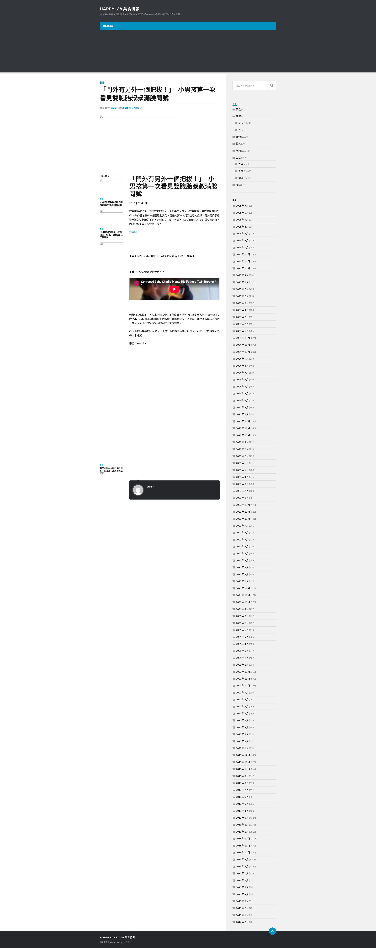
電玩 (240, 177)
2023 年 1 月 (242, 497)
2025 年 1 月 (242, 330)
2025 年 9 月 (242, 275)
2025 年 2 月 (242, 323)
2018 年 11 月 (243, 845)
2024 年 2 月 (242, 407)
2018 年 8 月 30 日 (132, 107)
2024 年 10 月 (243, 351)
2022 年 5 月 (242, 553)
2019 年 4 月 (242, 810)
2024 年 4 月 (242, 393)
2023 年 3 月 (242, 484)
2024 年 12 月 (243, 337)
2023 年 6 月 (242, 463)
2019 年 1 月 (242, 831)
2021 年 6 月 (242, 629)
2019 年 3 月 (242, 817)
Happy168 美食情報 (120, 9)
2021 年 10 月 (243, 602)
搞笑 (238, 143)
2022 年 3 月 (242, 567)
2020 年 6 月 (242, 713)
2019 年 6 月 (242, 796)
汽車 (240, 163)
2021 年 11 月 (243, 595)
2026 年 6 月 (242, 212)
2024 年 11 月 (243, 344)
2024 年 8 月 (242, 365)
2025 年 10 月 (243, 268)
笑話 (238, 184)
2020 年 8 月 (242, 699)
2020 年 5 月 (242, 720)
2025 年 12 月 (243, 254)
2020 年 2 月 (242, 741)
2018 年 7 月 (242, 873)
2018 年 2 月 (242, 908)
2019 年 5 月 (242, 803)
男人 (240, 129)
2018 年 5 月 (242, 887)
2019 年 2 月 (242, 824)
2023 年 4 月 (242, 476)
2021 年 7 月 (242, 623)
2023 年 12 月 (243, 421)
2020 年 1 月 (242, 748)
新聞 (102, 82)
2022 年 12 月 (243, 504)
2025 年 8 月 (242, 282)
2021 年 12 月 (243, 588)
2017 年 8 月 (242, 922)
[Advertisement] (188, 51)
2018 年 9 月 (242, 859)
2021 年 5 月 (242, 636)
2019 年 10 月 (243, 769)
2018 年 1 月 (242, 915)
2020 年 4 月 (242, 727)
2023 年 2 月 (242, 490)
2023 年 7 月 (242, 456)
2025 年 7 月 (242, 289)
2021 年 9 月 (242, 609)
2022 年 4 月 (242, 560)
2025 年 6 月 (242, 296)
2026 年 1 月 (242, 247)
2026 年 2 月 (242, 240)
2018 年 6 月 (242, 880)
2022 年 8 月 (242, 532)
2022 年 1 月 (242, 581)
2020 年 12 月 (243, 671)
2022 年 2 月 (242, 574)
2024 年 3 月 (242, 400)
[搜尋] (271, 85)
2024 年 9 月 (242, 358)
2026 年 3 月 (242, 233)
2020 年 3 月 (242, 734)
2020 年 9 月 (242, 692)
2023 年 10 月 (243, 435)
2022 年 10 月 (243, 518)
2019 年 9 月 (242, 776)
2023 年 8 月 (242, 449)
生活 (238, 157)
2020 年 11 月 (243, 678)
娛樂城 (133, 231)
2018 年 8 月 (242, 866)
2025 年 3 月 (242, 317)
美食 (240, 170)
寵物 (238, 136)
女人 (240, 122)
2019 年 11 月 (243, 762)
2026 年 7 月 (242, 205)
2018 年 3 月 (242, 901)
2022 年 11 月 (243, 511)
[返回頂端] (272, 931)
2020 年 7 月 (242, 706)
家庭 (238, 116)
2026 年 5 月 (242, 219)
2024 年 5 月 (242, 386)
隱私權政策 (108, 26)
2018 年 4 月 (242, 894)
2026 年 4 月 (242, 226)
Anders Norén (117, 942)
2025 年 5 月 (242, 303)
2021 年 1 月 (242, 664)
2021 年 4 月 (242, 643)
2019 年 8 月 (242, 782)
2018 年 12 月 (243, 838)
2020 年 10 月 (243, 685)
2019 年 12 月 (243, 755)
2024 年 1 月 (242, 414)
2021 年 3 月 (242, 650)
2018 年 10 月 (243, 852)
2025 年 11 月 (243, 261)
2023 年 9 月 (242, 442)
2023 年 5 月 (242, 470)
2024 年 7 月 (242, 372)
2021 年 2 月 (242, 657)
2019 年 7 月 (242, 789)
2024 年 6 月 (242, 379)
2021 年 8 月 (242, 616)
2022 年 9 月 (242, 525)
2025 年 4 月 (242, 310)
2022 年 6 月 (242, 546)
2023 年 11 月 (243, 428)
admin (114, 107)
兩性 (238, 109)
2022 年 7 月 (242, 539)
